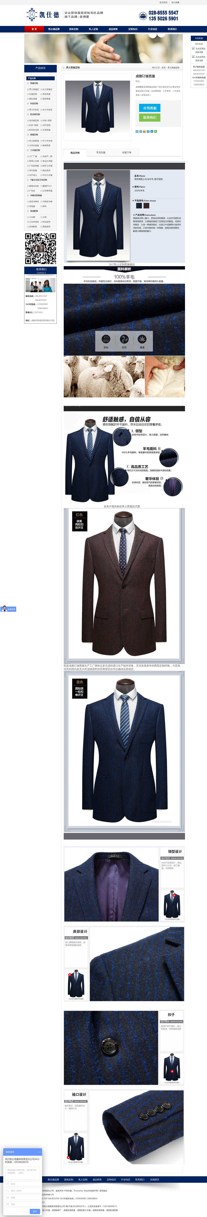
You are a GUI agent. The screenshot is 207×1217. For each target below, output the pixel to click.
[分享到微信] (155, 131)
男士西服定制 (173, 67)
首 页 (34, 29)
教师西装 (46, 145)
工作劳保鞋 (34, 222)
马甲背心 (33, 175)
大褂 (45, 217)
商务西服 (46, 94)
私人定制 (93, 29)
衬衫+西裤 (47, 120)
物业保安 (46, 170)
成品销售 (113, 29)
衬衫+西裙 (33, 125)
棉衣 (45, 206)
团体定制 (73, 29)
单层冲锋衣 (34, 201)
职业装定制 (35, 114)
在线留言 (154, 1179)
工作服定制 (35, 150)
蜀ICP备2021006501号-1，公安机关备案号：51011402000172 (91, 1206)
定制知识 (132, 29)
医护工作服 (47, 166)
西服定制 (34, 83)
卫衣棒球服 (47, 191)
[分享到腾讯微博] (148, 131)
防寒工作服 (34, 161)
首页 (164, 67)
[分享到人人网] (152, 131)
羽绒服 (32, 206)
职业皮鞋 (46, 222)
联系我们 (172, 29)
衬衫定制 (34, 103)
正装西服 (46, 130)
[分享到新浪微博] (144, 131)
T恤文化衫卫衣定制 (38, 180)
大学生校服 (34, 145)
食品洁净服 (47, 161)
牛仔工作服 (47, 175)
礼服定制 (33, 94)
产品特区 (40, 68)
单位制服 (33, 170)
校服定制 (34, 134)
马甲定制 (46, 125)
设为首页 (163, 2)
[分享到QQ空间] (140, 131)
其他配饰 (34, 211)
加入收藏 (175, 2)
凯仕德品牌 (54, 29)
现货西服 (46, 99)
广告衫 (32, 191)
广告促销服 (34, 166)
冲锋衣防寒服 (36, 195)
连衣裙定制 (34, 120)
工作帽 (32, 217)
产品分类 (32, 78)
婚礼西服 (33, 99)
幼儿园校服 (34, 141)
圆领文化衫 (34, 186)
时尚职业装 (34, 130)
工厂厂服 (33, 156)
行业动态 (152, 29)
